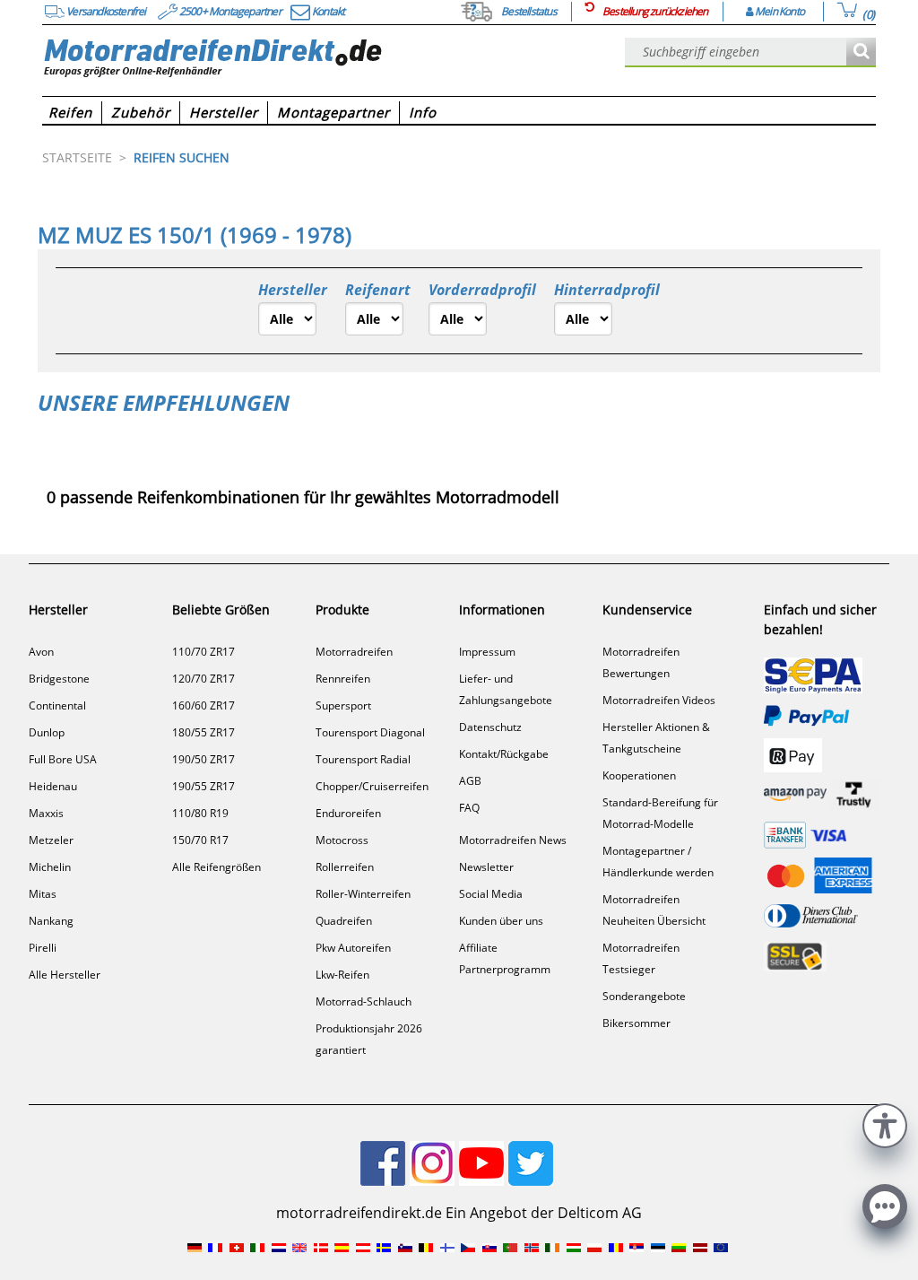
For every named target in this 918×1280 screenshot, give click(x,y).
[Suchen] (861, 52)
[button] (884, 1123)
